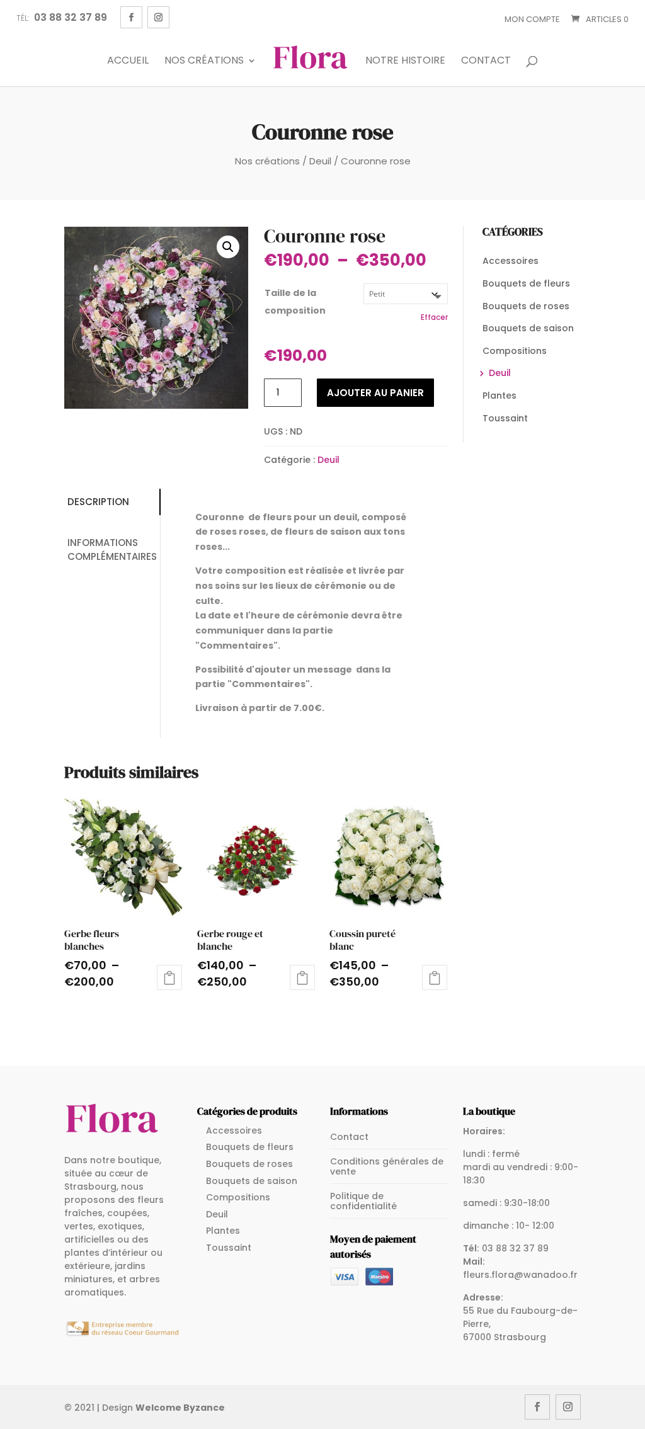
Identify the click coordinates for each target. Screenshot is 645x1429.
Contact (486, 61)
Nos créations (204, 61)
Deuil (320, 161)
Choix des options (169, 977)
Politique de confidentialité (363, 1201)
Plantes (499, 395)
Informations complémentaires (112, 550)
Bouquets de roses (525, 306)
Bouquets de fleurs (526, 283)
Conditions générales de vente (386, 1166)
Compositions (514, 350)
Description (98, 501)
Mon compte (532, 19)
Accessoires (510, 260)
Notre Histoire (405, 61)
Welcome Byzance (180, 1407)
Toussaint (505, 418)
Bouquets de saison (528, 328)
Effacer (434, 317)
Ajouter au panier (375, 392)
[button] (228, 247)
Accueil (128, 61)
